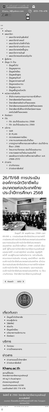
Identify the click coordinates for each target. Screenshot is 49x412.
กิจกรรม (11, 346)
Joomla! (7, 401)
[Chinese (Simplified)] (6, 14)
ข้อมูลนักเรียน (12, 329)
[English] (3, 14)
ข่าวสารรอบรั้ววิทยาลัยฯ (17, 359)
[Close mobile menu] (2, 28)
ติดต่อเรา (10, 336)
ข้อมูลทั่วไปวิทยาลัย (15, 317)
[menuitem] (8, 31)
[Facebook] (37, 15)
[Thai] (9, 14)
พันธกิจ (10, 326)
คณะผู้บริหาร (12, 320)
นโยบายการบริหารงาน (16, 332)
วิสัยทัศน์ (10, 323)
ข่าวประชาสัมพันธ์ (14, 362)
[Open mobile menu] (2, 25)
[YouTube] (37, 18)
